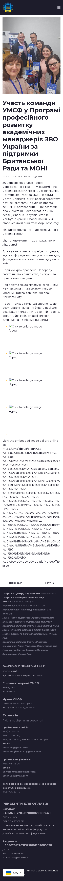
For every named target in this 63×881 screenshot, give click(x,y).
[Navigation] (58, 7)
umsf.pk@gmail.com (15, 747)
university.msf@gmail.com (19, 771)
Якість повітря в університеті (23, 720)
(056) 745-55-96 (11, 763)
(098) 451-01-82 (11, 735)
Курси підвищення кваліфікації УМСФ (24, 605)
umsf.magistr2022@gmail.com (22, 751)
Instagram (29, 601)
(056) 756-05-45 (11, 791)
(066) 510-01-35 (11, 731)
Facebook (50, 593)
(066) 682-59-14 (11, 739)
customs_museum (25, 707)
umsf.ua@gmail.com (15, 775)
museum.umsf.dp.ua (20, 703)
